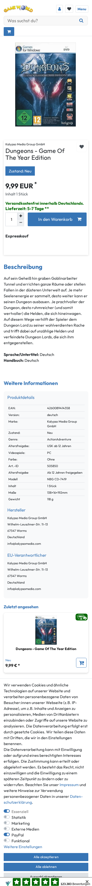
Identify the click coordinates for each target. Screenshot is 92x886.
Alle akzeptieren (46, 857)
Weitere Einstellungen (23, 846)
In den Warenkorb (55, 219)
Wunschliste (82, 147)
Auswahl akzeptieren (46, 877)
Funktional (21, 840)
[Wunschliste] (69, 8)
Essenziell (20, 811)
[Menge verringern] (20, 222)
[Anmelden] (59, 9)
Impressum (69, 784)
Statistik (19, 817)
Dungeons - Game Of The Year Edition (46, 649)
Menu (82, 9)
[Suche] (81, 20)
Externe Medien (25, 829)
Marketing (21, 823)
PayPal (18, 835)
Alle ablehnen (46, 867)
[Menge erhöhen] (20, 216)
